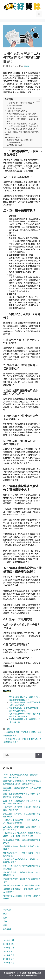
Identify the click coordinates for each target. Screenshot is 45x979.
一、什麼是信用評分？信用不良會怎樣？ (19, 103)
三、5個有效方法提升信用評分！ (16, 111)
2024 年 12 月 (9, 944)
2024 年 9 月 (8, 948)
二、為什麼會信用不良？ (13, 108)
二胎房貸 (7, 910)
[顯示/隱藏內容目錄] (37, 100)
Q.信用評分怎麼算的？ (14, 142)
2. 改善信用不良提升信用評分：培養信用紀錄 (22, 116)
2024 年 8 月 (8, 951)
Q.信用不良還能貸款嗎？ (15, 145)
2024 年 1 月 (8, 963)
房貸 (5, 918)
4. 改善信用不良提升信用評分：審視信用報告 (22, 124)
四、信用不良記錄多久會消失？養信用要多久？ (21, 129)
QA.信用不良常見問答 (12, 137)
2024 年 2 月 (8, 959)
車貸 (5, 925)
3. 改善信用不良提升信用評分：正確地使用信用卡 (22, 120)
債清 (5, 914)
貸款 (8, 729)
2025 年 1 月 (8, 940)
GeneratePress (31, 975)
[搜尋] (38, 755)
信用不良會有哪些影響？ (15, 105)
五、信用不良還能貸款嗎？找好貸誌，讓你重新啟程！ (21, 133)
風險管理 (7, 929)
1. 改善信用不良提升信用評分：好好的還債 (21, 114)
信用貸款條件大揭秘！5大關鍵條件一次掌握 (21, 885)
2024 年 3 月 (8, 955)
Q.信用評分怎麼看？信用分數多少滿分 (20, 140)
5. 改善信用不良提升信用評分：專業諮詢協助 (22, 126)
